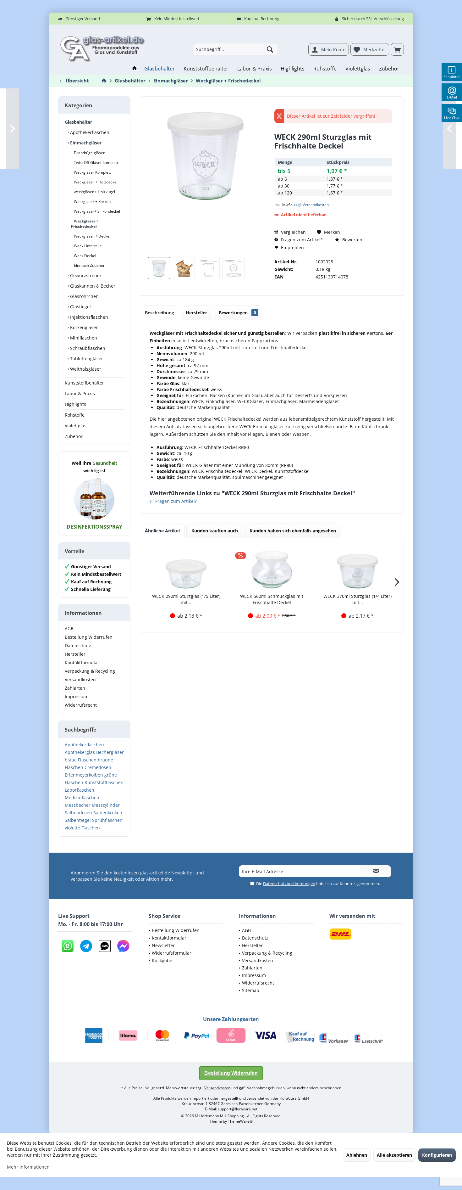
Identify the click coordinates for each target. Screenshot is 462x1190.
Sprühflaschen (107, 820)
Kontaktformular (82, 662)
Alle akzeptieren (394, 1155)
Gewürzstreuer (85, 275)
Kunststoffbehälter (84, 383)
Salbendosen (78, 813)
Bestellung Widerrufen (89, 637)
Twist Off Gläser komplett (95, 162)
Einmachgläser (85, 143)
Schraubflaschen (87, 348)
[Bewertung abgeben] (333, 154)
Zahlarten (75, 688)
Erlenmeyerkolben (84, 775)
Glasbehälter (78, 122)
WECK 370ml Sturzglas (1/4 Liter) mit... (357, 599)
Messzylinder (106, 805)
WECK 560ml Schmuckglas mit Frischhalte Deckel (271, 599)
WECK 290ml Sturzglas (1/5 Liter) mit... (186, 599)
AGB (69, 628)
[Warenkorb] (397, 49)
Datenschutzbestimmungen (289, 883)
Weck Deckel (84, 255)
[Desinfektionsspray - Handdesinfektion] (94, 499)
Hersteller (75, 654)
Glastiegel (80, 307)
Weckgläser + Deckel (91, 236)
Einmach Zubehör (89, 265)
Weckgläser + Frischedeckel (84, 223)
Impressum (77, 696)
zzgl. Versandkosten (311, 204)
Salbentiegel (78, 820)
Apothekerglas (80, 752)
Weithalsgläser (85, 369)
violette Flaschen (82, 828)
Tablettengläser (86, 359)
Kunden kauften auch (214, 531)
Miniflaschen (83, 338)
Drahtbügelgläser (89, 152)
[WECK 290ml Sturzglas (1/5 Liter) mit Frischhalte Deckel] (186, 568)
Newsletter (163, 945)
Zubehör (74, 436)
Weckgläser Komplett (92, 172)
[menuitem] (397, 49)
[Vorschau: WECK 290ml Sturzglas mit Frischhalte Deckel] (159, 268)
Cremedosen (98, 767)
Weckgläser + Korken (92, 201)
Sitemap (250, 990)
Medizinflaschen (82, 797)
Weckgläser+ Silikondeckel (96, 211)
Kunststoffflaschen (104, 782)
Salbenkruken (107, 813)
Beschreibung (159, 313)
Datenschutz (78, 645)
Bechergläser (110, 752)
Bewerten (351, 240)
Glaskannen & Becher (92, 286)
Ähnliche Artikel (162, 531)
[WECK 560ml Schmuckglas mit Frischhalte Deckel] (272, 568)
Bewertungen (237, 313)
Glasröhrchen (84, 296)
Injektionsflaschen (88, 317)
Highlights (75, 404)
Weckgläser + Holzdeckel (95, 182)
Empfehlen (292, 247)
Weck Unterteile (87, 246)
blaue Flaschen (80, 760)
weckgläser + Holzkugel (94, 191)
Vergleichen (293, 232)
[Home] (134, 68)
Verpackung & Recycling (90, 671)
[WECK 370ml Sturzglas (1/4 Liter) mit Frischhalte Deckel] (357, 568)
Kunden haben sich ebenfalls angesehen (293, 531)
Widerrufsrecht (81, 705)
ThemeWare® (240, 1121)
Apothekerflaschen (89, 132)
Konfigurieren (437, 1155)
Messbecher (78, 805)
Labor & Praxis (80, 393)
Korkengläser (83, 327)
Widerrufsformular (171, 953)
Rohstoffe (75, 415)
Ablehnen (356, 1155)
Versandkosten (80, 679)
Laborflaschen (79, 790)
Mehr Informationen (28, 1167)
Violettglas (75, 426)
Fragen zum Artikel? (301, 240)
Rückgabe (162, 960)
